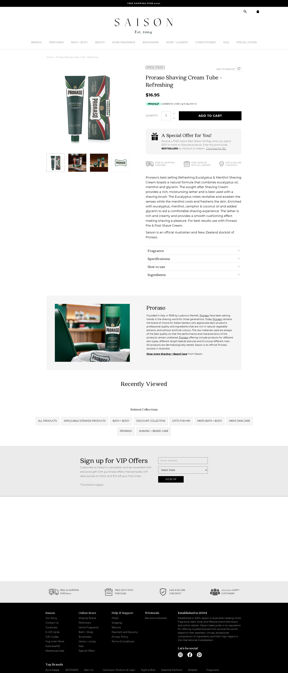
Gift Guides (52, 636)
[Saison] (144, 26)
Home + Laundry (177, 42)
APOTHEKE (71, 669)
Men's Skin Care (239, 420)
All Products (47, 420)
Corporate (51, 627)
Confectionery (205, 42)
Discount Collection (150, 420)
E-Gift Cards (53, 632)
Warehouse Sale (55, 650)
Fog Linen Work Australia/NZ (55, 644)
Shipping (117, 622)
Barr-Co (89, 669)
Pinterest (199, 654)
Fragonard (212, 669)
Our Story (51, 618)
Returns (116, 627)
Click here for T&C (216, 148)
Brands (36, 42)
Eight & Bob (148, 669)
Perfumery (56, 42)
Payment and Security (125, 632)
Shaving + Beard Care (153, 431)
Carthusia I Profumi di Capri (119, 669)
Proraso (204, 315)
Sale (226, 42)
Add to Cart (210, 116)
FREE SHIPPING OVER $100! (144, 4)
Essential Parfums (171, 669)
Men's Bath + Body (209, 420)
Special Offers (246, 42)
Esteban (193, 669)
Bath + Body (79, 42)
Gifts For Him (181, 420)
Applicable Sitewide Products (85, 420)
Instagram (180, 654)
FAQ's (115, 618)
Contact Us (52, 622)
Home (49, 57)
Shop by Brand (87, 618)
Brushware (151, 42)
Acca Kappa (52, 669)
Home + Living (87, 641)
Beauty (100, 42)
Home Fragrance (123, 42)
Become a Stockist (156, 618)
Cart (258, 11)
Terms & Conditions (123, 641)
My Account (251, 11)
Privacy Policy (120, 636)
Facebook (189, 654)
